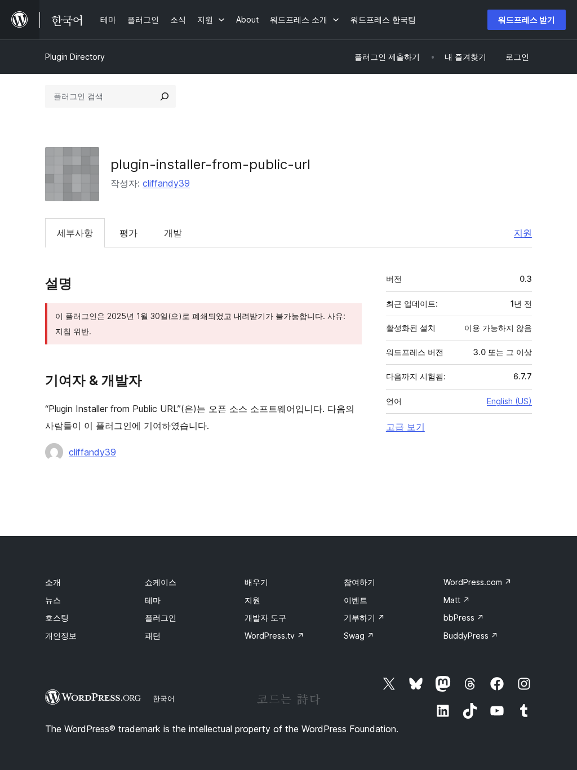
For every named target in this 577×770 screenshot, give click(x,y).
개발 (173, 232)
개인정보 (61, 635)
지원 (523, 232)
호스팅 (57, 617)
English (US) (509, 401)
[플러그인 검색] (164, 96)
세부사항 (75, 232)
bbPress (463, 617)
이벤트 (355, 600)
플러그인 (160, 617)
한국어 (164, 698)
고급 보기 (405, 426)
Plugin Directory (75, 56)
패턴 (153, 635)
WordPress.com (477, 582)
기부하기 (364, 617)
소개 (53, 582)
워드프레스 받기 (526, 19)
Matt (456, 600)
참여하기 (359, 582)
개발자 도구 (265, 617)
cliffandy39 (166, 183)
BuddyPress (470, 635)
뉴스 (53, 600)
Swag (359, 635)
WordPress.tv (274, 635)
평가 (128, 232)
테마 (153, 600)
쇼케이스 (160, 582)
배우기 (256, 582)
